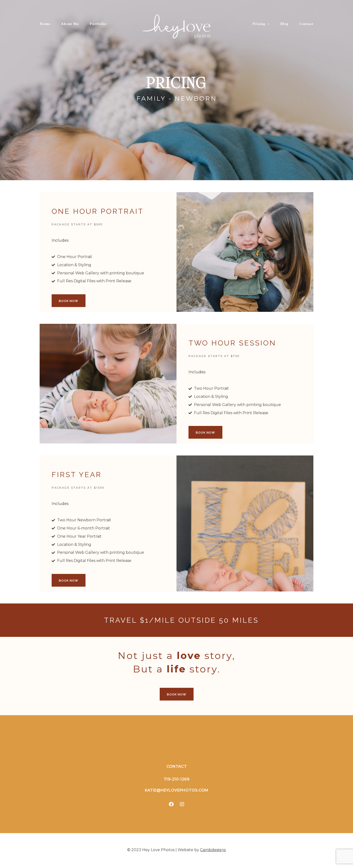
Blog (284, 23)
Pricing (258, 23)
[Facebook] (171, 804)
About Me (70, 23)
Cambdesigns (213, 850)
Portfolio (98, 23)
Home (45, 23)
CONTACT (176, 766)
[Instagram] (182, 804)
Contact (306, 23)
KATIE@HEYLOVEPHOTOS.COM (176, 790)
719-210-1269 (176, 779)
